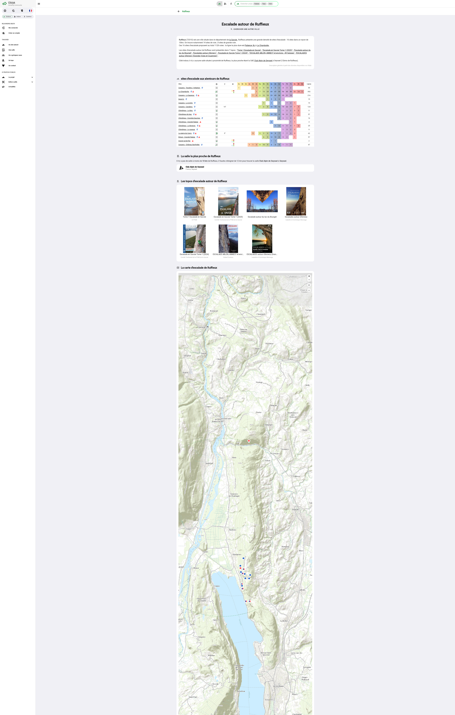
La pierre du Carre (185, 133)
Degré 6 (181, 99)
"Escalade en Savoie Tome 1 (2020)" (277, 50)
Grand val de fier (184, 141)
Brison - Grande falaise (186, 137)
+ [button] (309, 276)
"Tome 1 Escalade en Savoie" (249, 50)
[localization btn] (22, 11)
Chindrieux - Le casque (186, 129)
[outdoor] (219, 3)
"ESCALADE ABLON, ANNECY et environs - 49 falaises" (272, 53)
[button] (5, 11)
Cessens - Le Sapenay (186, 95)
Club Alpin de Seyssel (263, 60)
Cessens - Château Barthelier (189, 145)
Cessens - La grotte (185, 103)
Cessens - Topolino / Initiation (189, 88)
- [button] (309, 279)
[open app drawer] (39, 4)
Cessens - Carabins (185, 107)
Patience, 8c (250, 45)
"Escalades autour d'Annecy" (205, 53)
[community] (231, 3)
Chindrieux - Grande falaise (188, 122)
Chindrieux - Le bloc (185, 110)
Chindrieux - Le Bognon (187, 126)
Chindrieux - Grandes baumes (189, 118)
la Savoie (233, 40)
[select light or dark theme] (13, 11)
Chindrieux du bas (185, 114)
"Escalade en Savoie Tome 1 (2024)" (233, 53)
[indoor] (225, 3)
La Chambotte (263, 45)
